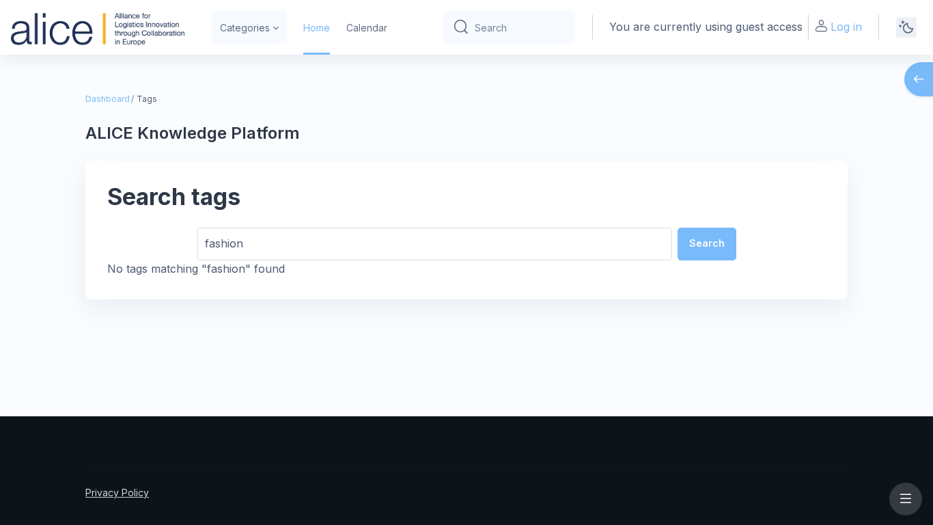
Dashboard (107, 99)
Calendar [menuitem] (366, 27)
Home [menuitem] (316, 27)
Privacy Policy (117, 492)
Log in (846, 26)
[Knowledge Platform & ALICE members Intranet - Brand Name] (97, 27)
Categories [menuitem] (245, 27)
